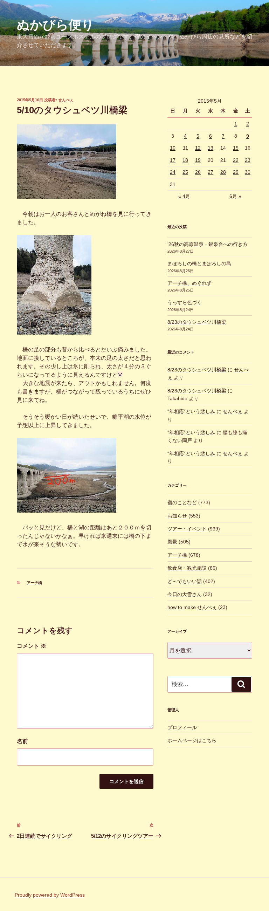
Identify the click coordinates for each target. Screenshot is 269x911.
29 (236, 172)
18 (185, 160)
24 (172, 172)
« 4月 (184, 196)
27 (210, 172)
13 (210, 148)
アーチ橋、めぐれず (189, 283)
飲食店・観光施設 (187, 568)
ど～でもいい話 (184, 581)
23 (247, 160)
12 (198, 148)
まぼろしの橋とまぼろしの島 (199, 263)
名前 (22, 741)
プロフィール (182, 727)
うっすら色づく (184, 302)
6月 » (235, 196)
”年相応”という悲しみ (191, 411)
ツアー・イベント (187, 529)
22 (236, 160)
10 (172, 148)
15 (236, 148)
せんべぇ (66, 100)
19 (198, 160)
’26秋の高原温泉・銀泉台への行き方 (207, 244)
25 (185, 172)
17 (172, 160)
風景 (172, 541)
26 (198, 172)
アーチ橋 (34, 583)
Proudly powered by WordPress (50, 895)
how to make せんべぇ (192, 607)
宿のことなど (182, 502)
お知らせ (177, 516)
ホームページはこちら (191, 740)
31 (172, 184)
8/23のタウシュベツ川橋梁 (196, 322)
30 (247, 172)
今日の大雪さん (184, 594)
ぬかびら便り (55, 25)
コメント (31, 646)
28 (223, 172)
